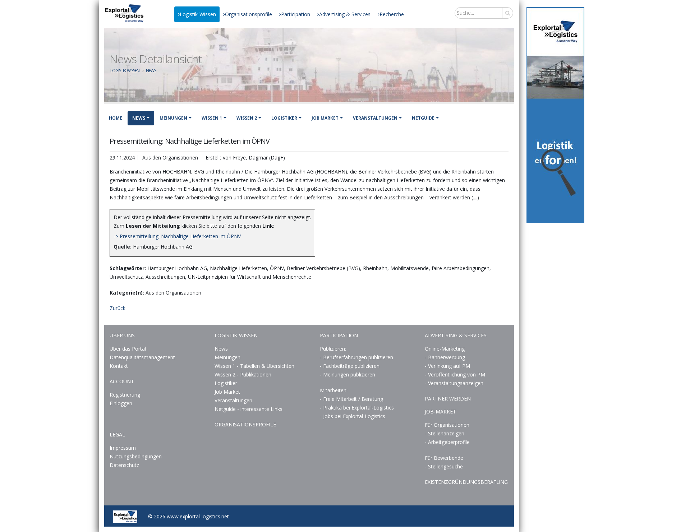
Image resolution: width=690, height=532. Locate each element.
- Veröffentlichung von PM (455, 374)
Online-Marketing (445, 348)
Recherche (392, 14)
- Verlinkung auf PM (447, 365)
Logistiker (284, 118)
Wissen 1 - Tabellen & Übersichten (255, 365)
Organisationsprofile (248, 14)
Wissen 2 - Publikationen (243, 374)
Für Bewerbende (444, 457)
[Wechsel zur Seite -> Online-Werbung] (555, 115)
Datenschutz (124, 465)
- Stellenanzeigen (444, 433)
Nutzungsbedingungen (136, 456)
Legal (117, 434)
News (151, 71)
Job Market (325, 118)
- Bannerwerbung (445, 357)
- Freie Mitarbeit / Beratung (351, 398)
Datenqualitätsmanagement (142, 357)
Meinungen (173, 118)
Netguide (423, 118)
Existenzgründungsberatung (466, 481)
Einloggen (121, 403)
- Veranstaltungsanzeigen (454, 383)
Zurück (117, 308)
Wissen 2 (246, 118)
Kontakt (119, 365)
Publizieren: (333, 348)
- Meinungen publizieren (347, 374)
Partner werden (448, 398)
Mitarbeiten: (334, 390)
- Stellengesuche (444, 466)
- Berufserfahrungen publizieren (356, 357)
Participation (295, 14)
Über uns (122, 335)
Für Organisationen (447, 424)
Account (122, 381)
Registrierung (125, 394)
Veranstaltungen (375, 118)
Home (115, 118)
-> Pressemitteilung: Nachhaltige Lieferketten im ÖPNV (177, 236)
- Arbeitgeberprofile (447, 442)
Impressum (123, 447)
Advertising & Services (345, 14)
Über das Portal (128, 348)
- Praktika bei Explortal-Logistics (357, 407)
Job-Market (440, 411)
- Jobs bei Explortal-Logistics (352, 416)
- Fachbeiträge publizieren (350, 365)
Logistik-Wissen (198, 14)
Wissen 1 (212, 118)
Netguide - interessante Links (248, 409)
